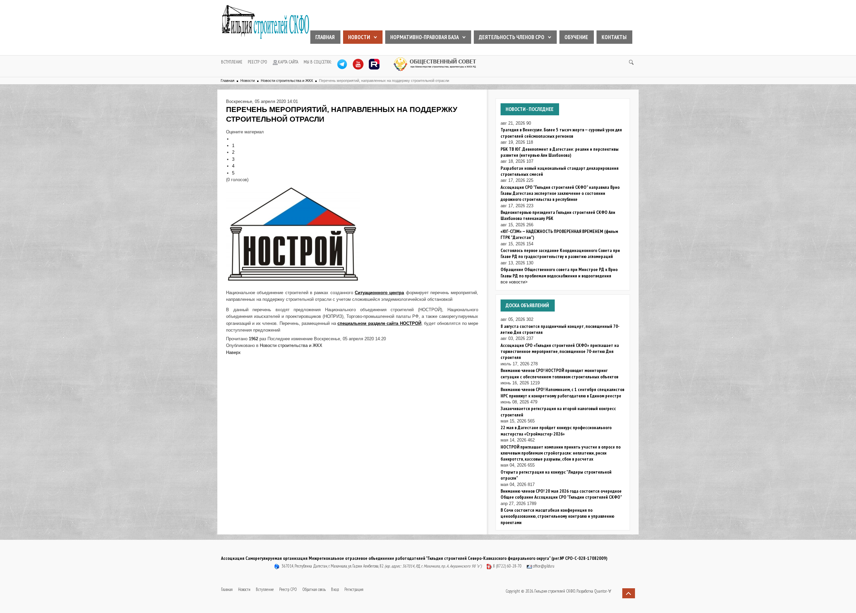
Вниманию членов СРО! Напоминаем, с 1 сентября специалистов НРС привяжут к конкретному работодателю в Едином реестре (562, 392)
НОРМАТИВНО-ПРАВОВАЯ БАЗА (424, 37)
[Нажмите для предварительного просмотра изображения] (293, 233)
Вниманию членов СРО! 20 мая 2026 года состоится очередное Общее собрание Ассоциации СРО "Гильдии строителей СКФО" (561, 494)
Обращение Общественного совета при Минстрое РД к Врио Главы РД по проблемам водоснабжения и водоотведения (559, 272)
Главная (325, 37)
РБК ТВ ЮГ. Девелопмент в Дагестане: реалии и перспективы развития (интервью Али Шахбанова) (560, 152)
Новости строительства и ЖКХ (287, 81)
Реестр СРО (257, 62)
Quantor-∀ (602, 591)
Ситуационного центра (379, 292)
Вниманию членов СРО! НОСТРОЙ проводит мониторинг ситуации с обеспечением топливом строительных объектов (559, 373)
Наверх (233, 352)
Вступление (231, 62)
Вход (335, 589)
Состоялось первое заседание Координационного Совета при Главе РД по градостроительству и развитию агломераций (560, 253)
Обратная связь (314, 589)
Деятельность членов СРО (511, 37)
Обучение (576, 37)
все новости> (514, 281)
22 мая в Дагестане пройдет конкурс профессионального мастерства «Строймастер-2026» (556, 430)
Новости (359, 37)
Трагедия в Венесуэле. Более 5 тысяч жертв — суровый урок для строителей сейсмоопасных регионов (561, 133)
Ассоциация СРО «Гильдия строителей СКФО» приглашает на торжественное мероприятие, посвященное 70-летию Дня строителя (560, 351)
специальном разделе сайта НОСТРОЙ (379, 323)
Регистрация (353, 589)
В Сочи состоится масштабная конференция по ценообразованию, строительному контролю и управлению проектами (557, 516)
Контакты (614, 37)
